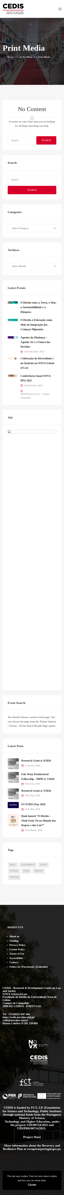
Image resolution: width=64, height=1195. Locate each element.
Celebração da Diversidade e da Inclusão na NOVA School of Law (37, 363)
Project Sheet (32, 1137)
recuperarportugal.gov (42, 1149)
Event (43, 865)
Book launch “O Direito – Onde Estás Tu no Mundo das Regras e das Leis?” (38, 821)
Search (46, 140)
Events (14, 871)
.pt (58, 1149)
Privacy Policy (17, 945)
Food (26, 871)
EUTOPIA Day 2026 (33, 804)
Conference (28, 865)
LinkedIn (42, 966)
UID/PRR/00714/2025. (32, 1128)
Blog (13, 865)
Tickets (14, 877)
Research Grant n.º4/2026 (36, 760)
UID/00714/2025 (38, 1125)
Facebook (27, 966)
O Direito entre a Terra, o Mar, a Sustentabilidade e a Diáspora (38, 307)
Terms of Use (16, 953)
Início (10, 57)
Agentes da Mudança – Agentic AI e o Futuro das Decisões (35, 342)
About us (14, 936)
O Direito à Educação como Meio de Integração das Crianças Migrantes (36, 325)
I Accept (32, 1184)
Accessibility (16, 958)
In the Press (26, 57)
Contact (13, 962)
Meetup (39, 871)
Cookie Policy (17, 949)
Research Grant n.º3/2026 (36, 790)
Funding (13, 940)
